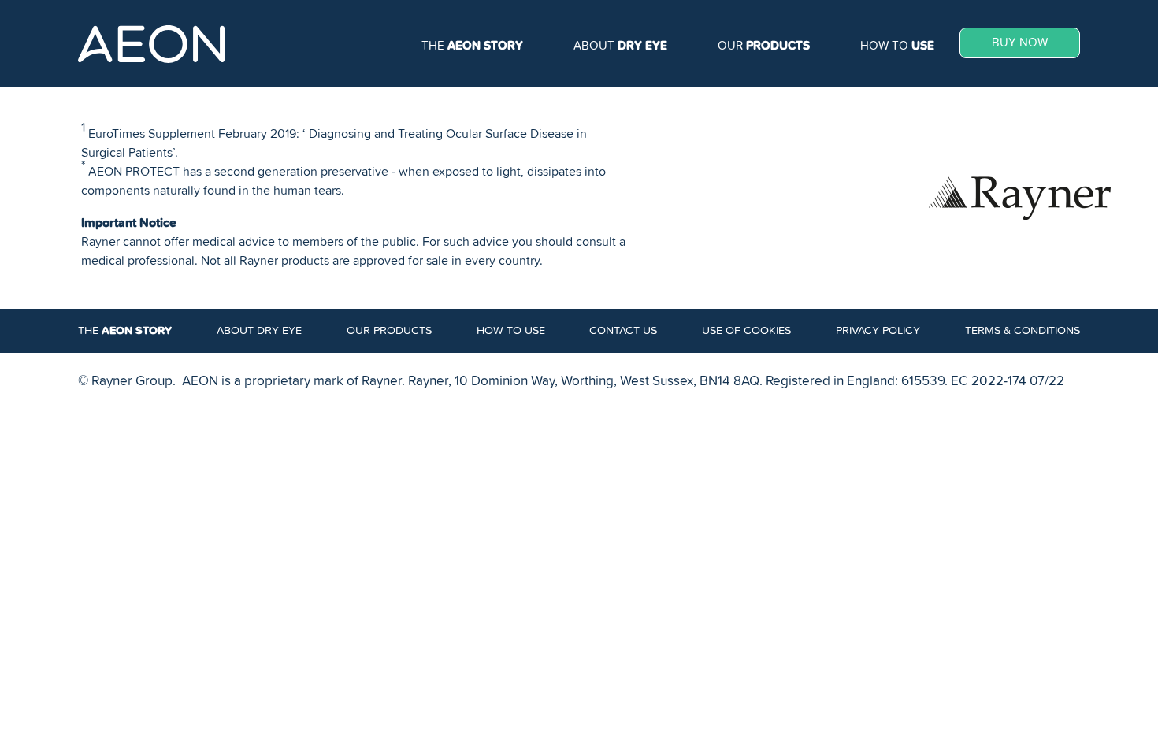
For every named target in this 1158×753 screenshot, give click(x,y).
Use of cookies (746, 330)
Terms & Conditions (1022, 330)
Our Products (389, 330)
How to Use (511, 330)
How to (897, 46)
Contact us (623, 330)
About (620, 46)
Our (764, 46)
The (472, 46)
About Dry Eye (259, 330)
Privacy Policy (878, 330)
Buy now (1020, 43)
